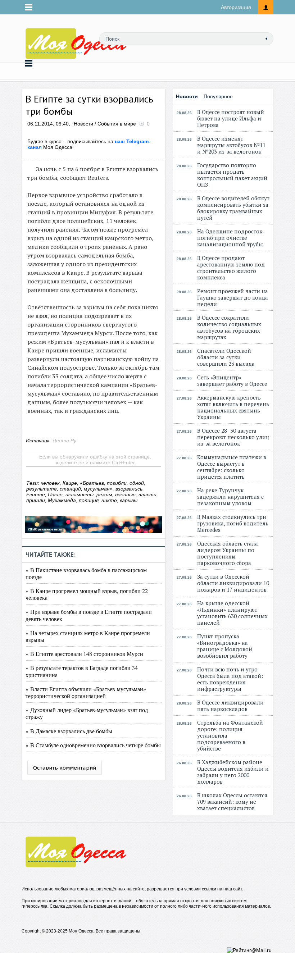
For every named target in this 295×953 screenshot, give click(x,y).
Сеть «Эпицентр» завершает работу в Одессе (232, 380)
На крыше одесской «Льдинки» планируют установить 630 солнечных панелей (232, 613)
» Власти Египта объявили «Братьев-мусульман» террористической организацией (86, 692)
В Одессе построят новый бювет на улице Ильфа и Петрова (230, 118)
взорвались (128, 489)
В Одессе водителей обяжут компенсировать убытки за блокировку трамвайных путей (233, 208)
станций (70, 489)
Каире (70, 483)
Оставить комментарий (64, 767)
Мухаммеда (62, 500)
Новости (83, 124)
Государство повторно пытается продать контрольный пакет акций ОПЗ (232, 175)
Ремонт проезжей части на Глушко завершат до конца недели (232, 297)
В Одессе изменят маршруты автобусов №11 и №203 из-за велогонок (231, 145)
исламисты (79, 494)
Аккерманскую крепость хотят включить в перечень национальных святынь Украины (233, 407)
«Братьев (92, 483)
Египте (35, 494)
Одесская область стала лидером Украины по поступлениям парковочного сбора (227, 553)
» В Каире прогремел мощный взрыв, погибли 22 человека (87, 594)
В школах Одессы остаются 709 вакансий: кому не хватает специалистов (232, 801)
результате (41, 489)
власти (147, 494)
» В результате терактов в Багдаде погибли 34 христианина (82, 671)
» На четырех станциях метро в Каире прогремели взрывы (88, 636)
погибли (117, 483)
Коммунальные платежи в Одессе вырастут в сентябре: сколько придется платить (231, 467)
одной (137, 483)
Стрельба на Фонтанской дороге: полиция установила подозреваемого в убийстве (230, 735)
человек (50, 483)
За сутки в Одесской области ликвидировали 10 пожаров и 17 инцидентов (233, 583)
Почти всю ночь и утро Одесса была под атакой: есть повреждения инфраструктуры (230, 679)
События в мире (116, 124)
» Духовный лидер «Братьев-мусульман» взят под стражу (87, 713)
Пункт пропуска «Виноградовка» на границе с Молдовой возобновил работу (224, 646)
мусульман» (98, 489)
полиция (89, 500)
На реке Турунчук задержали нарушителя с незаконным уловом (230, 496)
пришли (35, 500)
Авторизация (236, 7)
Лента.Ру (64, 440)
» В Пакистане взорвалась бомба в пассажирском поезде (86, 573)
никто (109, 500)
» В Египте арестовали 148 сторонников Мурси (84, 653)
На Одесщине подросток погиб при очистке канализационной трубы (230, 237)
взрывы (128, 500)
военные (125, 494)
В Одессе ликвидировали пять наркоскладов (230, 705)
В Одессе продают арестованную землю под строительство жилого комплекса (231, 268)
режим (104, 494)
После (55, 494)
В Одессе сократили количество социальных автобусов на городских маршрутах (229, 327)
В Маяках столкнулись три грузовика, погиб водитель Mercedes (232, 523)
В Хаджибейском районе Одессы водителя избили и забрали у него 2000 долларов (233, 772)
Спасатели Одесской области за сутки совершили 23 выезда (226, 357)
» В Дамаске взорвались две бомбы (69, 731)
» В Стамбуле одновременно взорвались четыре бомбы (93, 745)
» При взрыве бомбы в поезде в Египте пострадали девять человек (89, 615)
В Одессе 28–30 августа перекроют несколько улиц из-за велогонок (233, 437)
